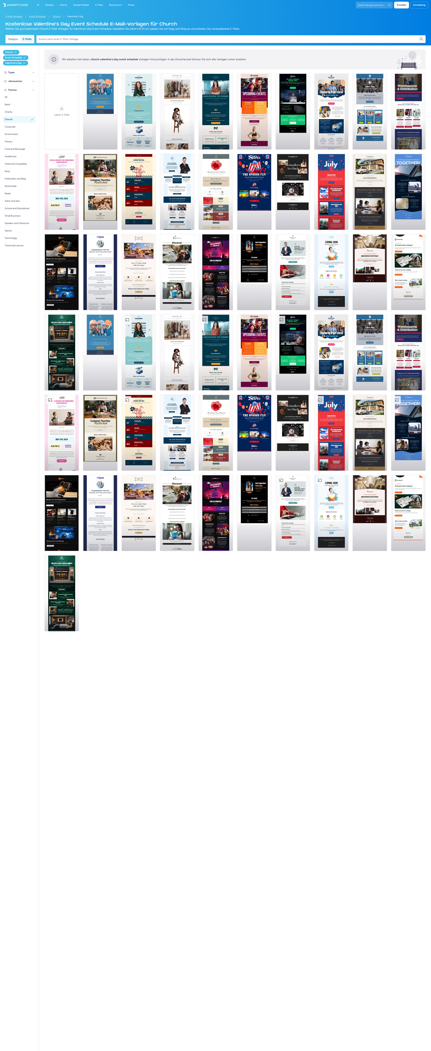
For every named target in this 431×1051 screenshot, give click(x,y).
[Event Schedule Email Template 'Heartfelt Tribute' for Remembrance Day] (215, 192)
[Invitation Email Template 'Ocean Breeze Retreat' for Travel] (177, 272)
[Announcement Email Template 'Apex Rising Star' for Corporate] (100, 272)
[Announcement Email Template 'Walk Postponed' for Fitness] (100, 111)
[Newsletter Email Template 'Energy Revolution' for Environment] (408, 192)
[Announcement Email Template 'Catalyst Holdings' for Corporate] (215, 111)
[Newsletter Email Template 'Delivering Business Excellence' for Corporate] (177, 192)
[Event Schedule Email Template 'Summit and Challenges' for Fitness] (254, 111)
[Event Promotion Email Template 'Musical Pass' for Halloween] (215, 272)
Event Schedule (37, 16)
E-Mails (27, 39)
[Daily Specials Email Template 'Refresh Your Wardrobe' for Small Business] (177, 111)
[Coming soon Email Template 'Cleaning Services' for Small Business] (331, 272)
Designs (13, 39)
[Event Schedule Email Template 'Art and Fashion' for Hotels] (61, 352)
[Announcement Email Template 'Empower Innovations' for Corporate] (139, 111)
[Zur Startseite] (14, 5)
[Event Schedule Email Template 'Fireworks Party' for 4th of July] (331, 192)
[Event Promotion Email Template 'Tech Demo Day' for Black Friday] (293, 111)
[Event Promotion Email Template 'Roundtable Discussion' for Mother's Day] (61, 192)
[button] (33, 72)
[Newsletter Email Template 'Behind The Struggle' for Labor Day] (370, 111)
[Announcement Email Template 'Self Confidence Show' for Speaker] (254, 272)
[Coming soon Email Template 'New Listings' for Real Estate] (370, 192)
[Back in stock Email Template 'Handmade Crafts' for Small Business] (293, 192)
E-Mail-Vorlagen (13, 16)
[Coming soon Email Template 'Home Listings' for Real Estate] (408, 272)
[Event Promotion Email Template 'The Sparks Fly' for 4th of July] (254, 192)
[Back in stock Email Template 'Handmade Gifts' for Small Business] (100, 192)
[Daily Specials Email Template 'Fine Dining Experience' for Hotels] (139, 272)
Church (56, 16)
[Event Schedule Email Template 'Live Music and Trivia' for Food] (139, 192)
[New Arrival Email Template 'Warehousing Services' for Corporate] (408, 111)
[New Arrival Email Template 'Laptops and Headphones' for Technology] (61, 272)
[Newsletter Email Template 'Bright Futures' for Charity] (331, 111)
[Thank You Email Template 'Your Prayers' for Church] (370, 272)
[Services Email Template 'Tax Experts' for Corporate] (293, 272)
